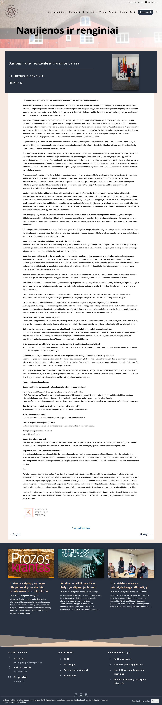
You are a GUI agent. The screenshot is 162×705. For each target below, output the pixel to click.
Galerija (113, 12)
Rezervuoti (145, 12)
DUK (132, 12)
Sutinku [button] (155, 701)
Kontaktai (74, 12)
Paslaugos (70, 664)
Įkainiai (123, 12)
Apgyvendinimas (57, 12)
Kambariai (70, 675)
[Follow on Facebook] (76, 695)
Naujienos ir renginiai (67, 29)
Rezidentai (143, 592)
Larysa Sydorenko (82, 528)
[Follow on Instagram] (86, 695)
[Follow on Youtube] (81, 695)
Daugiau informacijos (141, 701)
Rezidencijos (89, 12)
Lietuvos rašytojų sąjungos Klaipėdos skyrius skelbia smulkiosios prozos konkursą (29, 587)
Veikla (102, 12)
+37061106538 (136, 2)
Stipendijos (94, 592)
